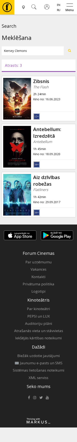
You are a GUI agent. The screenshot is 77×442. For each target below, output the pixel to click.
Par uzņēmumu (38, 262)
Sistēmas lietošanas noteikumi (38, 370)
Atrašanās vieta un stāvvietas (38, 330)
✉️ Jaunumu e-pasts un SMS (38, 362)
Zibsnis (41, 81)
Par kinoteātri (38, 308)
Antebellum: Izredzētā (47, 132)
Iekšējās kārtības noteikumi (38, 338)
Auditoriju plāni (38, 323)
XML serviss (38, 377)
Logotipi (38, 291)
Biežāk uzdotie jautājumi (38, 355)
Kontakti (38, 276)
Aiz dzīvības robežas (46, 180)
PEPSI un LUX (38, 316)
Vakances (38, 269)
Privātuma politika (38, 284)
